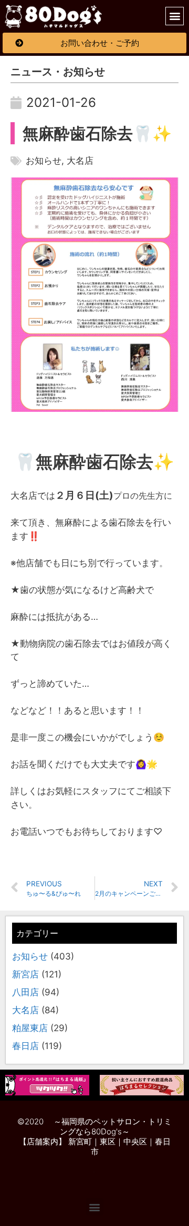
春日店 (25, 1046)
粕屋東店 (30, 1028)
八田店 (25, 992)
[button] (53, 16)
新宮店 (25, 974)
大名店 (25, 1010)
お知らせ (30, 956)
